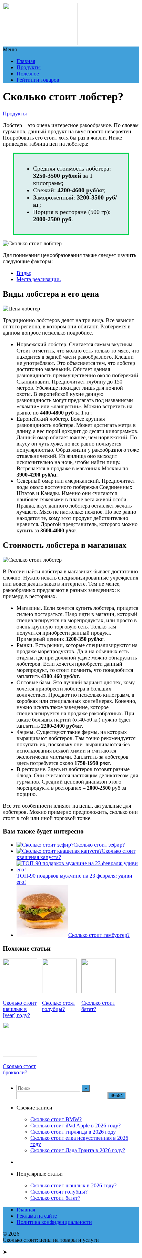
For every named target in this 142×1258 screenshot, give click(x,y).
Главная (26, 61)
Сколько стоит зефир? (99, 845)
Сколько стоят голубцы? (59, 1192)
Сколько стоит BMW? (56, 1119)
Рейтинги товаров (38, 80)
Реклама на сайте (37, 1216)
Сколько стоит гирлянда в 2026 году (73, 1132)
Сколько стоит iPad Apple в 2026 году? (75, 1125)
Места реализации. (39, 279)
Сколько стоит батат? (55, 1198)
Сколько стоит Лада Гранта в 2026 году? (77, 1150)
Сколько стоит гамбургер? (99, 935)
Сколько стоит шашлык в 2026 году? (73, 1185)
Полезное (28, 73)
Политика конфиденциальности (54, 1222)
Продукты (29, 67)
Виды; (24, 273)
